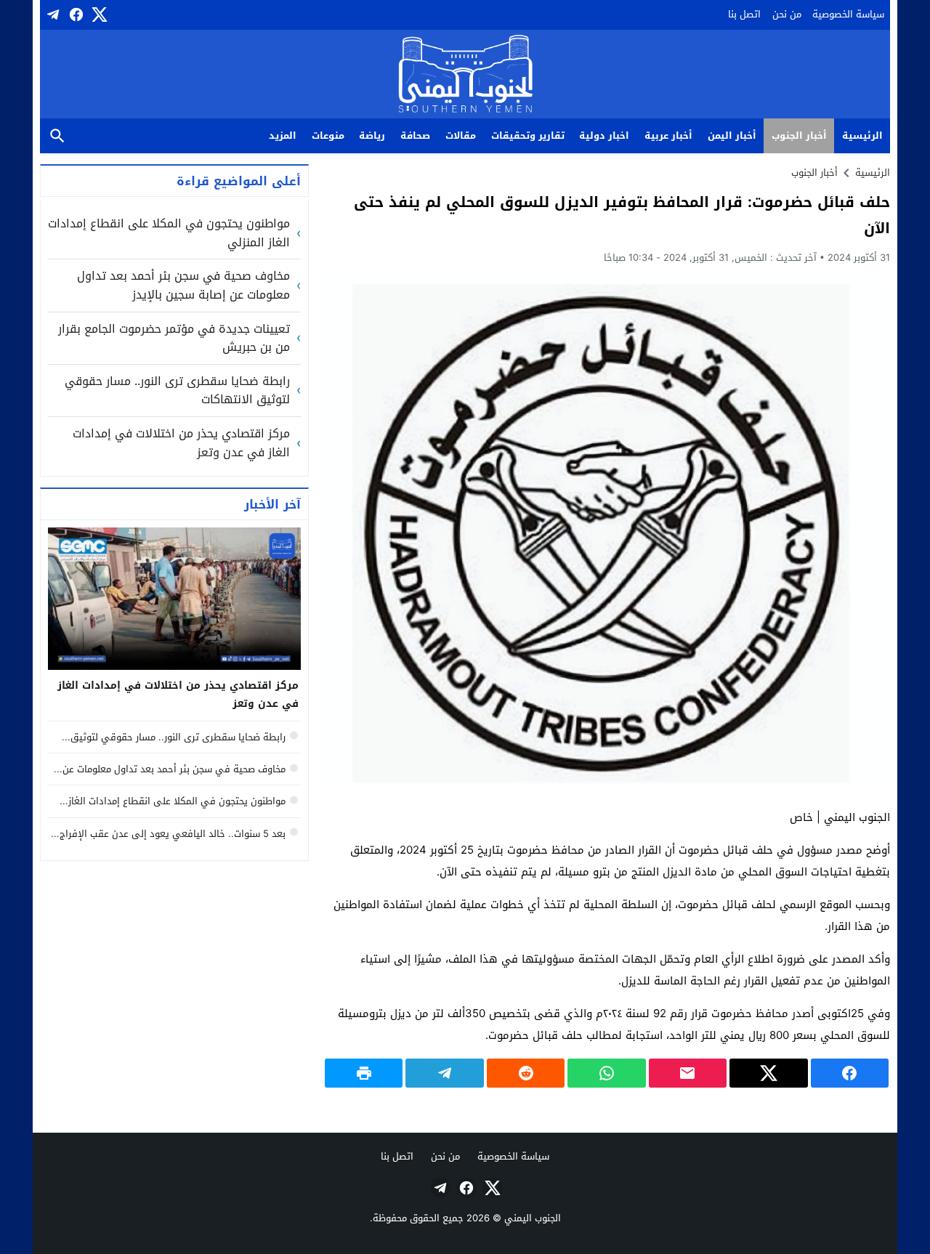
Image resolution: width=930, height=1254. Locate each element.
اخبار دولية (604, 135)
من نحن (786, 14)
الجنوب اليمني (532, 1218)
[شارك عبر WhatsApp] (606, 1073)
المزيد (282, 135)
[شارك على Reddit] (525, 1073)
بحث (57, 136)
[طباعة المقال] (363, 1073)
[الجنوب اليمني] (465, 75)
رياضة (372, 135)
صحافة (415, 135)
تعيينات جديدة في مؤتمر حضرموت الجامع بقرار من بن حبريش (174, 338)
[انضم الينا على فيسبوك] (74, 14)
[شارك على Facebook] (849, 1073)
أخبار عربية (668, 135)
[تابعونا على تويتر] (98, 14)
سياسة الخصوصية (848, 14)
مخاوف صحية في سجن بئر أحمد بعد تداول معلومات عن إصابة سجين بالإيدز (183, 285)
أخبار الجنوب (799, 135)
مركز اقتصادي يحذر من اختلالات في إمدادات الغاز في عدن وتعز (181, 442)
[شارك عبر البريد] (687, 1073)
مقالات (460, 135)
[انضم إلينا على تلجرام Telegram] (51, 14)
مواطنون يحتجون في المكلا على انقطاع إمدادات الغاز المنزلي (169, 232)
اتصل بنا (744, 14)
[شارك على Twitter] (768, 1073)
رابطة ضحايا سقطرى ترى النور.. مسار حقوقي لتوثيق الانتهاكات (177, 390)
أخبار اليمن (732, 135)
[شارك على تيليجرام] (444, 1073)
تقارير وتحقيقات (528, 135)
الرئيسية (862, 135)
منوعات (328, 135)
